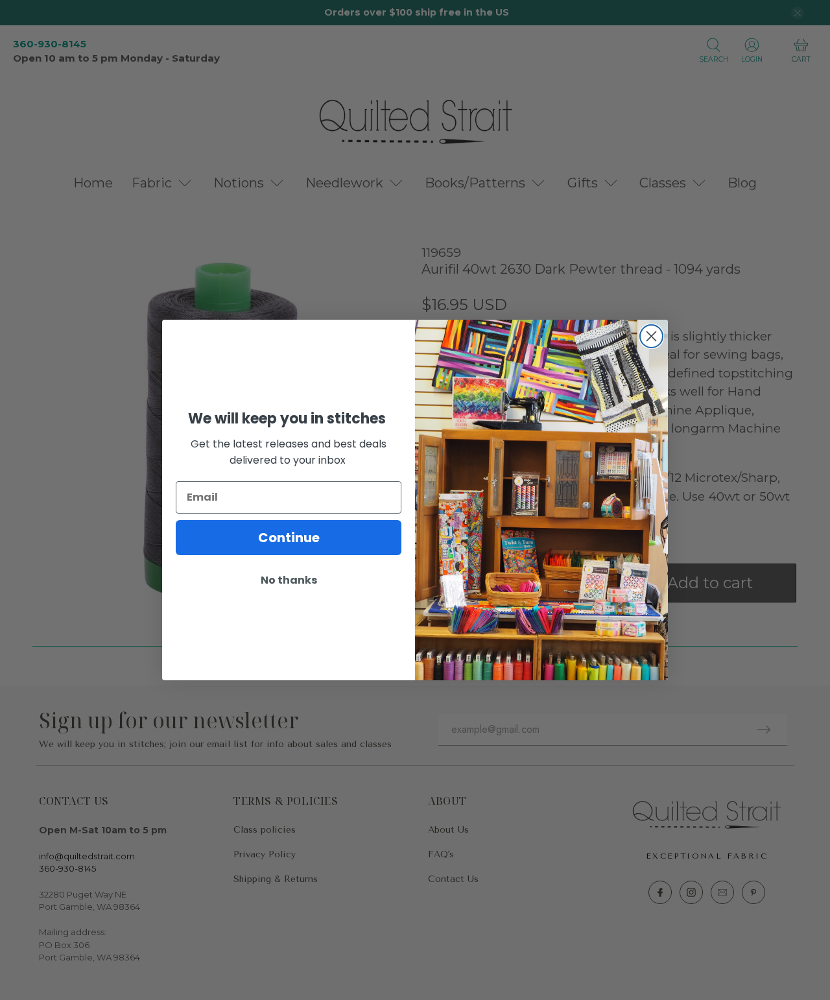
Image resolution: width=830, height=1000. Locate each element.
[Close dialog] (651, 336)
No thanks (289, 580)
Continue (289, 538)
